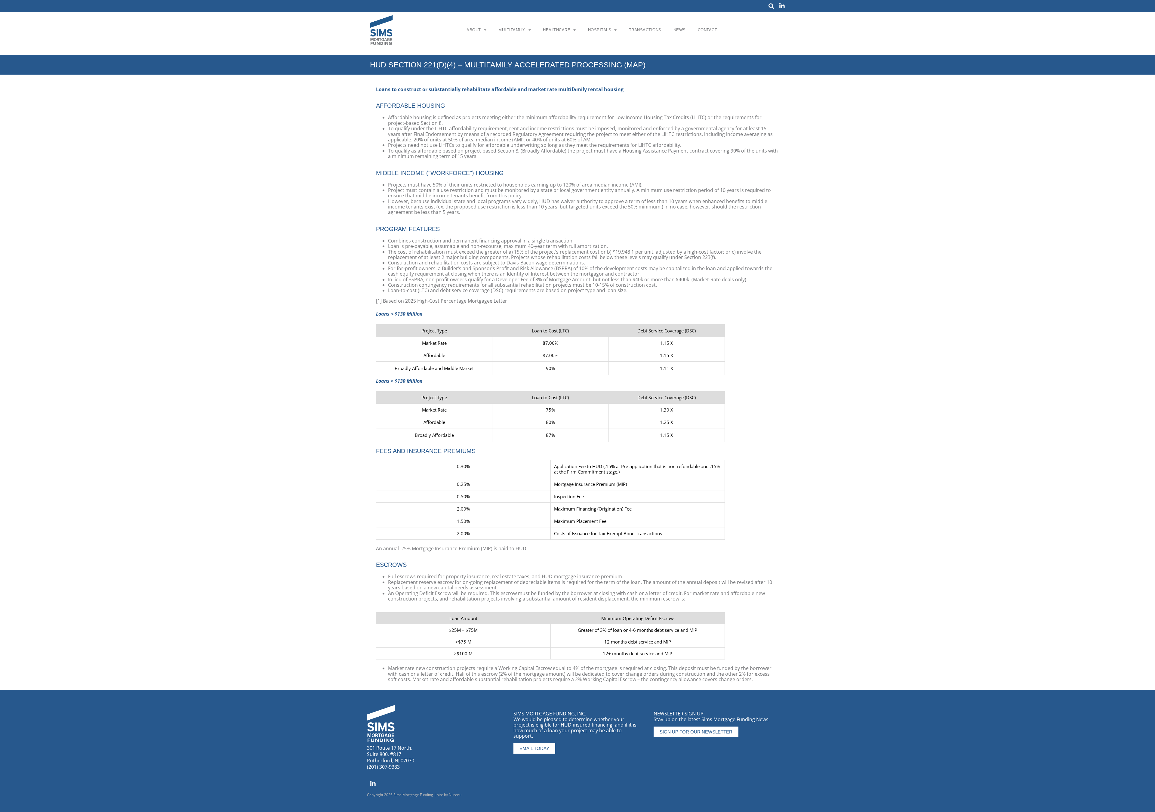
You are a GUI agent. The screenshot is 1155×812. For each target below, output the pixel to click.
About (474, 30)
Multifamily (511, 30)
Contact (707, 30)
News (679, 30)
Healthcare (556, 30)
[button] (771, 6)
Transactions (645, 30)
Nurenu (455, 794)
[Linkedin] (782, 6)
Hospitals (599, 30)
